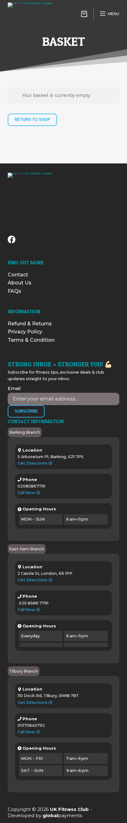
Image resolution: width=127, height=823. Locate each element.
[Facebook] (11, 239)
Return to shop (32, 119)
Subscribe (26, 411)
